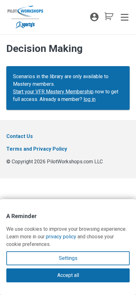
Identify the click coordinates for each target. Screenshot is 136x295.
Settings (68, 258)
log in (89, 99)
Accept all (68, 275)
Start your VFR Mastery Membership (53, 92)
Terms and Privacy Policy (36, 149)
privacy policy (61, 237)
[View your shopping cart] (108, 18)
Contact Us (19, 136)
